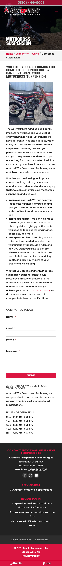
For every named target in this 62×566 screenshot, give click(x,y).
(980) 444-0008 (31, 2)
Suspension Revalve (21, 539)
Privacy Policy (31, 556)
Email (11, 328)
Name (11, 316)
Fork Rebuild (41, 539)
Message (13, 351)
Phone (11, 339)
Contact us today (40, 290)
